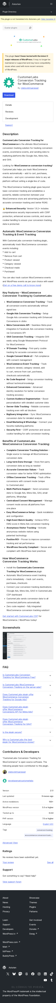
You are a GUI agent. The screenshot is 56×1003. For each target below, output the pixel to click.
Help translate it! (48, 19)
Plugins (32, 907)
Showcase (34, 897)
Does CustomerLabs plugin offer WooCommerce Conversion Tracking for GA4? (17, 721)
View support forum (12, 881)
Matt (6, 946)
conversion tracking (44, 830)
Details (8, 105)
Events (32, 924)
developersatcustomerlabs (20, 780)
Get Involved (35, 920)
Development (11, 118)
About (5, 897)
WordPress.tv (10, 933)
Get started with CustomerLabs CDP (20, 616)
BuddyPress (10, 956)
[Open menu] (52, 4)
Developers (8, 929)
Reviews (9, 111)
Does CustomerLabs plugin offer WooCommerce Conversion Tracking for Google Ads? (18, 697)
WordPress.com (11, 942)
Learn (5, 920)
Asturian (12, 967)
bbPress (8, 951)
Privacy (6, 911)
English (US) (48, 824)
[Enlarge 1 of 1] (50, 635)
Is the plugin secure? (12, 732)
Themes (33, 902)
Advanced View (10, 842)
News (5, 902)
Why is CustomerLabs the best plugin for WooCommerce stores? (18, 740)
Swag (33, 933)
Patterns (33, 911)
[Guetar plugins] (30, 27)
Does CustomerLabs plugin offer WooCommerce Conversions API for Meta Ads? (18, 709)
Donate (34, 929)
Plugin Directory (9, 12)
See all (50, 862)
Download (9, 95)
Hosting (6, 907)
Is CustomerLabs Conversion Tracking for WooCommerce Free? (19, 676)
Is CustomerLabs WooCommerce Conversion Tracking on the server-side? (22, 685)
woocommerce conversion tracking (39, 835)
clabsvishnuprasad (30, 88)
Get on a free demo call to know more (21, 285)
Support (9, 125)
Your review (8, 862)
